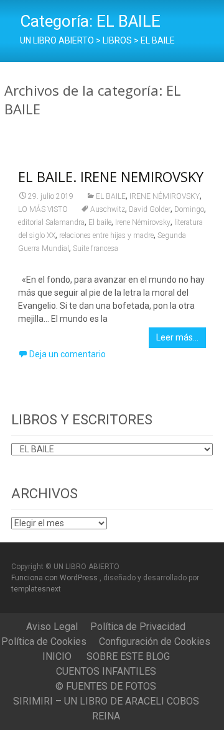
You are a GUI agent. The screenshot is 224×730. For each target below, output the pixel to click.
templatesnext (36, 589)
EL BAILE (111, 196)
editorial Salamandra (51, 222)
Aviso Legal (52, 626)
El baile (99, 222)
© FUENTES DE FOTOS (105, 686)
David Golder (149, 209)
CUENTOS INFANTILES (106, 671)
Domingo (189, 209)
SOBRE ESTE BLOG (128, 656)
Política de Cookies (43, 641)
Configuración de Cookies (154, 641)
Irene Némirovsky (142, 222)
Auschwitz (107, 209)
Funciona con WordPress (55, 577)
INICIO (57, 656)
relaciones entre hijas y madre (106, 235)
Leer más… (177, 337)
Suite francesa (95, 248)
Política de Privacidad (137, 626)
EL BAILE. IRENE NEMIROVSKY (110, 176)
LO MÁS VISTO (43, 209)
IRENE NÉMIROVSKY (164, 196)
